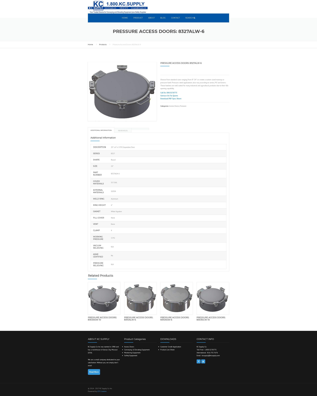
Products (102, 44)
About (151, 18)
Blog (163, 18)
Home (125, 18)
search (189, 18)
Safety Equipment (130, 355)
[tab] (140, 129)
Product (138, 18)
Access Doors (174, 106)
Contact (175, 18)
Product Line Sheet (167, 350)
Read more (104, 298)
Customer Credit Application (170, 347)
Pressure (183, 106)
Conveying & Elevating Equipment (137, 350)
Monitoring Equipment (132, 353)
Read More (94, 372)
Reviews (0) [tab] (123, 130)
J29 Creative (101, 391)
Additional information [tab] (101, 130)
